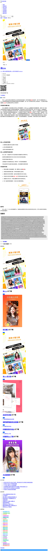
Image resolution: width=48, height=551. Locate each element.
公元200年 (9, 227)
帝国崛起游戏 (22, 227)
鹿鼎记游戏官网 (13, 233)
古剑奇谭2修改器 (9, 223)
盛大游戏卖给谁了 (22, 217)
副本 (5, 527)
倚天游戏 (3, 221)
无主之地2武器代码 (5, 217)
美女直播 (6, 511)
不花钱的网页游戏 (39, 233)
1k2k (45, 235)
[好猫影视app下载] (7, 433)
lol (5, 514)
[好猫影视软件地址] (7, 426)
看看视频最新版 (6, 502)
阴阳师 (6, 517)
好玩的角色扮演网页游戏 (6, 226)
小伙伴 (4, 102)
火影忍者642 (3, 229)
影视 (5, 535)
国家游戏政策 (23, 237)
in (1, 71)
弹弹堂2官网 (10, 237)
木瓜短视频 (6, 475)
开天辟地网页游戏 (14, 224)
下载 (4, 294)
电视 (5, 523)
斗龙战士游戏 (32, 230)
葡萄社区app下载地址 (7, 506)
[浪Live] (14, 288)
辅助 (5, 526)
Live (12, 71)
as (4, 542)
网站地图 (2, 547)
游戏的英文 (40, 224)
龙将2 (13, 226)
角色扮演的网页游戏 (33, 218)
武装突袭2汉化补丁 (19, 226)
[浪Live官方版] (14, 373)
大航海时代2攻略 (9, 232)
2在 (18, 220)
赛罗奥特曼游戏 (20, 221)
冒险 (5, 530)
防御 (5, 524)
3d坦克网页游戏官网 (30, 237)
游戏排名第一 (30, 223)
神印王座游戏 (4, 235)
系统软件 (17, 71)
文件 (5, 532)
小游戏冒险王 (36, 221)
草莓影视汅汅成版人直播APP (9, 501)
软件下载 (5, 7)
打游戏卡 (3, 218)
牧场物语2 (33, 232)
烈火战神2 (40, 229)
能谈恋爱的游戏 (16, 237)
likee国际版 (5, 495)
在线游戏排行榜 (20, 233)
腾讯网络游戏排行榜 (39, 230)
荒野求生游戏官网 (9, 218)
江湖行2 (40, 227)
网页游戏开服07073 (24, 220)
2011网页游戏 (4, 238)
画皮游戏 (9, 238)
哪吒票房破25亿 (4, 230)
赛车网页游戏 (14, 238)
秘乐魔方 (5, 241)
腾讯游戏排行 (27, 233)
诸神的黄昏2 (32, 233)
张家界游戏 (3, 232)
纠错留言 (3, 95)
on (5, 537)
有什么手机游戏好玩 (24, 218)
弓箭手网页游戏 (26, 224)
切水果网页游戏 (27, 221)
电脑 (5, 521)
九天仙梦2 (3, 223)
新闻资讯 (5, 6)
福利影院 (6, 543)
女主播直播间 (26, 226)
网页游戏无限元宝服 (29, 227)
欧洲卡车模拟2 (32, 226)
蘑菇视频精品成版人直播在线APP (10, 505)
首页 (4, 4)
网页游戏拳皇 (4, 227)
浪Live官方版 (7, 376)
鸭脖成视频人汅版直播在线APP (9, 498)
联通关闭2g (20, 224)
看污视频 (6, 545)
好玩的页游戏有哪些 (14, 217)
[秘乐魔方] (12, 326)
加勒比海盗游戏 (15, 227)
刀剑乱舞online (16, 218)
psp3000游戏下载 (10, 235)
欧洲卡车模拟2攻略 (27, 235)
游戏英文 (28, 217)
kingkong (21, 71)
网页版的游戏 (31, 220)
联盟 (5, 529)
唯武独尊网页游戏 (34, 224)
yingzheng (7, 221)
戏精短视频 (5, 499)
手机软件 (5, 8)
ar (4, 518)
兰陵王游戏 (36, 227)
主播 (6, 71)
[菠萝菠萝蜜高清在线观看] (8, 419)
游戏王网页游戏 (41, 220)
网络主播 (9, 71)
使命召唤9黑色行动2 (5, 224)
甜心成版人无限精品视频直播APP (10, 497)
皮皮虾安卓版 (7, 415)
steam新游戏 (42, 223)
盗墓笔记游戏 (35, 229)
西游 (5, 533)
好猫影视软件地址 (8, 429)
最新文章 (5, 13)
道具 (5, 520)
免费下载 (28, 60)
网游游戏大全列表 (25, 238)
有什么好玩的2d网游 (5, 233)
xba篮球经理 (40, 218)
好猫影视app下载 (8, 436)
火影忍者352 (42, 221)
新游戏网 (44, 237)
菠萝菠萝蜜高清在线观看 (10, 422)
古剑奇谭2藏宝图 (38, 237)
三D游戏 (30, 229)
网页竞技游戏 (36, 223)
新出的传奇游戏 (34, 217)
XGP (32, 221)
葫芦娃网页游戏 (13, 221)
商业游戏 (19, 238)
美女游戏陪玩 (40, 217)
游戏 (4, 71)
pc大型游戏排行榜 (39, 235)
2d (20, 230)
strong (5, 540)
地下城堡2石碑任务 (40, 226)
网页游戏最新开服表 (22, 232)
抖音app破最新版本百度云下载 (9, 494)
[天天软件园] (3, 1)
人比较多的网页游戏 (23, 229)
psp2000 (17, 229)
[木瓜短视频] (12, 472)
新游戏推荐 (10, 230)
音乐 (17, 176)
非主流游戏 (8, 220)
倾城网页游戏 (39, 232)
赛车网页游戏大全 (18, 235)
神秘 (23, 169)
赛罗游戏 (29, 232)
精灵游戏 (16, 232)
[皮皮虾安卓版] (12, 412)
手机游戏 (5, 10)
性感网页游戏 (4, 237)
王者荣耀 (6, 513)
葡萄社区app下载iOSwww (8, 504)
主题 (14, 176)
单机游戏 (5, 11)
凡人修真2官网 (16, 230)
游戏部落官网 (16, 223)
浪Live (3, 68)
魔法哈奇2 (33, 235)
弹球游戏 (3, 220)
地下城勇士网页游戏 (11, 229)
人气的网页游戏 (14, 220)
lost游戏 (35, 220)
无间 (14, 71)
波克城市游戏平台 (23, 223)
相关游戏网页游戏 (25, 230)
